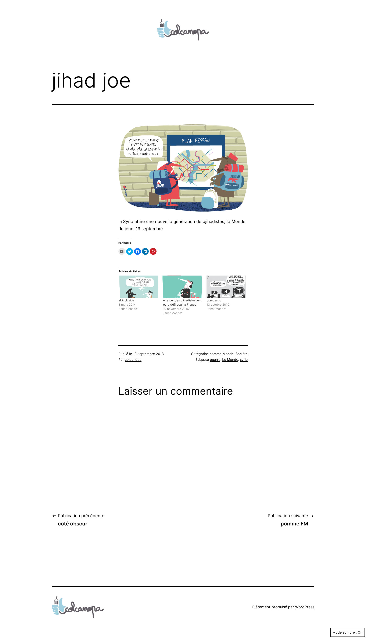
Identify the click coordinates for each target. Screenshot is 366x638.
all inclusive (126, 300)
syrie (244, 359)
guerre (215, 359)
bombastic (214, 300)
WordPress (304, 607)
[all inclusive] (138, 287)
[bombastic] (226, 287)
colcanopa (133, 359)
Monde (228, 354)
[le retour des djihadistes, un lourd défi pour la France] (182, 287)
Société (242, 354)
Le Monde (230, 359)
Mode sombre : (345, 632)
